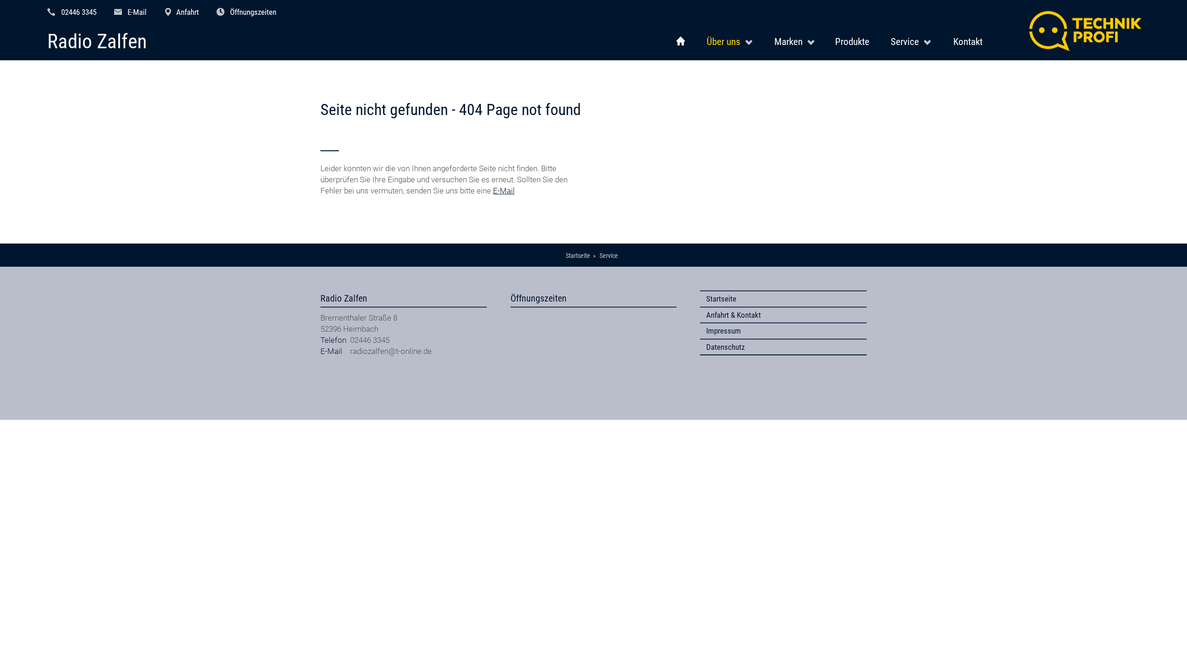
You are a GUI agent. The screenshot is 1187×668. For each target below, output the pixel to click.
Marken (788, 41)
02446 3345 (78, 12)
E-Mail (137, 12)
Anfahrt (187, 12)
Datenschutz (725, 347)
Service (905, 41)
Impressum (723, 330)
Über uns (723, 41)
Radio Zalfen (97, 42)
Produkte (852, 41)
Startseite (721, 298)
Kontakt (968, 41)
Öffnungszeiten (253, 12)
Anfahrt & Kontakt (733, 315)
